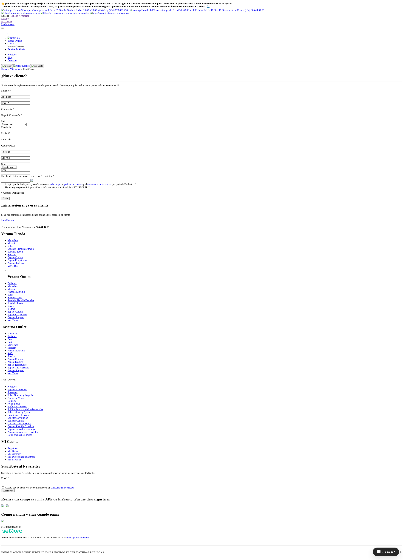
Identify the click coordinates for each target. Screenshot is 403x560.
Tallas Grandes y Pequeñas (21, 395)
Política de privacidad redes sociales (25, 409)
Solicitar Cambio (16, 420)
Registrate (12, 448)
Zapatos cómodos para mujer (22, 429)
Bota (10, 339)
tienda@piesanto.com (78, 537)
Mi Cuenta (6, 21)
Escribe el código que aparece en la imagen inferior (27, 176)
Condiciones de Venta (18, 415)
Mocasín (12, 243)
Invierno (12, 46)
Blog (10, 57)
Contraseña (7, 109)
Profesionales (7, 24)
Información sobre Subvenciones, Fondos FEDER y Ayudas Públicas (52, 552)
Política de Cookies (17, 406)
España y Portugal (20, 15)
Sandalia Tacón (15, 251)
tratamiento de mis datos (99, 184)
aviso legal (55, 184)
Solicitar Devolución (18, 417)
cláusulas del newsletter (62, 487)
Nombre (6, 90)
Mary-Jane (13, 240)
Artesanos (12, 392)
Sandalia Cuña (15, 297)
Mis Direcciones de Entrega (21, 456)
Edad (3, 170)
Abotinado (13, 333)
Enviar (5, 198)
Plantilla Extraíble (16, 291)
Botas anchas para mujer (20, 435)
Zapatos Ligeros (16, 263)
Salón (10, 246)
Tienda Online (15, 40)
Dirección (6, 139)
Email (5, 103)
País (3, 121)
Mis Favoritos (14, 459)
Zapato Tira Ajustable (18, 367)
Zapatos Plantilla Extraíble (21, 426)
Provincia (6, 127)
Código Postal (8, 145)
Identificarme (7, 220)
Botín (10, 342)
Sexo (3, 164)
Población (6, 133)
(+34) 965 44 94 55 (244, 10)
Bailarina (12, 283)
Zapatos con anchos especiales (23, 432)
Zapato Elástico (15, 362)
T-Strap (11, 308)
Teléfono (5, 151)
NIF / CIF (6, 158)
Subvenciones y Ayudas (19, 412)
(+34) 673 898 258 (113, 10)
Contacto (12, 60)
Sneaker (12, 254)
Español (5, 18)
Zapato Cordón (15, 257)
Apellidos (6, 96)
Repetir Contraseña (11, 115)
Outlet (11, 43)
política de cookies (73, 184)
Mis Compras (14, 454)
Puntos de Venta (16, 398)
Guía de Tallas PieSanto (19, 423)
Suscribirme (8, 491)
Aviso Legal (14, 403)
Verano (20, 46)
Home (4, 69)
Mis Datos (13, 451)
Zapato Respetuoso (17, 260)
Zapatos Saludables (17, 389)
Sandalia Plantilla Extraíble (21, 248)
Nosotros (12, 54)
